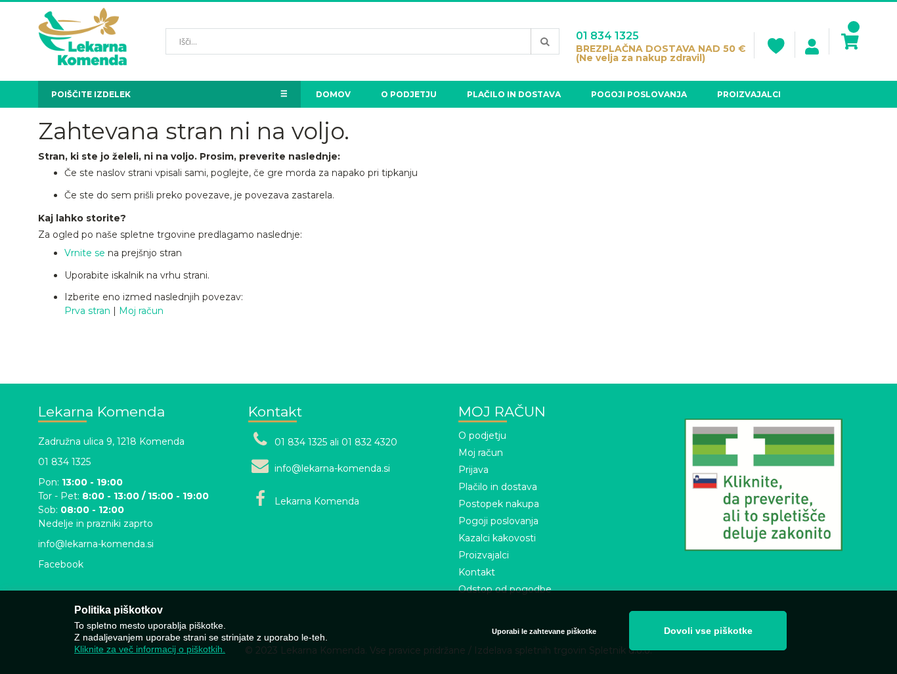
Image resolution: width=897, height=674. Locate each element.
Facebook (60, 564)
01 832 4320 (369, 442)
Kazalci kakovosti (497, 538)
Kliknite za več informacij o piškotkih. (149, 649)
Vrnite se (84, 253)
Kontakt (476, 572)
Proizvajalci (483, 555)
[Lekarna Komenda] (82, 41)
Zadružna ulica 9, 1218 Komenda (111, 441)
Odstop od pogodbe (505, 589)
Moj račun (141, 311)
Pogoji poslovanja (498, 521)
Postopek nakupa (498, 504)
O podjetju (482, 435)
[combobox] (362, 41)
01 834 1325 (607, 36)
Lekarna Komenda (316, 501)
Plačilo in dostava (497, 487)
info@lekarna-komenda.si (96, 544)
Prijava (473, 470)
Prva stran (87, 311)
